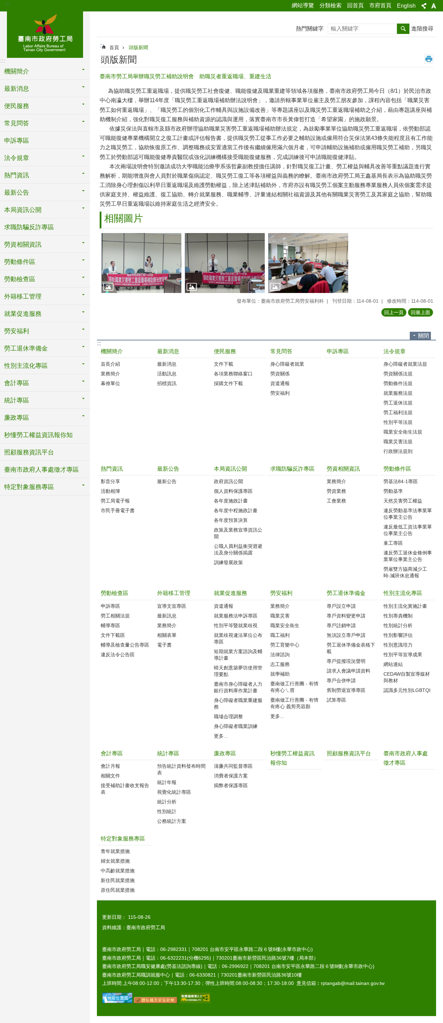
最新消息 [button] (16, 88)
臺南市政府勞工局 (45, 33)
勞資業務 (336, 491)
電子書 (164, 645)
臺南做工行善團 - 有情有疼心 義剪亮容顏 (294, 703)
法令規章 (394, 351)
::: (7, 4)
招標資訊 (167, 383)
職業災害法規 (398, 441)
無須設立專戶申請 (346, 635)
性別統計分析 (398, 625)
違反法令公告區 (118, 654)
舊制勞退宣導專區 (346, 690)
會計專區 (112, 753)
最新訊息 (167, 616)
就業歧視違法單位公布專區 (238, 638)
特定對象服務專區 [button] (29, 486)
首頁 (114, 47)
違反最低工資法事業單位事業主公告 (407, 530)
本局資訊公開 (230, 469)
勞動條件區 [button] (19, 261)
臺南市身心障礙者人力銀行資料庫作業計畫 (238, 687)
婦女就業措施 (115, 861)
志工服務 (280, 664)
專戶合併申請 (341, 680)
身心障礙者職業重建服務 (238, 703)
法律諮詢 (280, 654)
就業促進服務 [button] (23, 313)
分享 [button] (424, 6)
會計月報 (110, 766)
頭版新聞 (138, 47)
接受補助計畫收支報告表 (125, 789)
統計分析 (167, 801)
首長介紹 (110, 364)
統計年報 (167, 782)
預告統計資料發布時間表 (181, 769)
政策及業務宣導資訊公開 (238, 533)
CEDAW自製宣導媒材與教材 (406, 677)
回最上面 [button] (420, 312)
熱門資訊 (112, 469)
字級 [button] (434, 6)
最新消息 (168, 351)
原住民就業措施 (118, 890)
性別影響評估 (398, 635)
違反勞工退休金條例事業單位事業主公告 (407, 556)
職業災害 (280, 616)
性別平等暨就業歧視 (235, 625)
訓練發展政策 (228, 562)
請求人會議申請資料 (348, 671)
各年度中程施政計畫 (235, 510)
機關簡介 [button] (16, 71)
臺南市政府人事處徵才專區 (41, 469)
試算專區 (336, 700)
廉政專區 (225, 753)
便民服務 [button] (16, 106)
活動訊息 (167, 373)
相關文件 (110, 776)
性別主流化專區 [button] (26, 365)
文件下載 (223, 364)
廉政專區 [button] (16, 417)
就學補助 (280, 674)
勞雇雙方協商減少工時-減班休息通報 (405, 572)
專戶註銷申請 (341, 625)
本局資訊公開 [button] (23, 209)
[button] (141, 263)
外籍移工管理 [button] (23, 296)
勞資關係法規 (398, 373)
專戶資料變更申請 (346, 616)
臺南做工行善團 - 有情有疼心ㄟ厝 (294, 687)
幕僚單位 (110, 383)
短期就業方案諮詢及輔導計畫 (238, 655)
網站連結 (393, 664)
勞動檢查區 (114, 593)
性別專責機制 (398, 616)
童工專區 (393, 543)
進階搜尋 (422, 29)
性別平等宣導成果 (402, 654)
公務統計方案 (171, 821)
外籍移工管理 (173, 593)
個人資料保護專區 (233, 491)
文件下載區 (113, 635)
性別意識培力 (398, 645)
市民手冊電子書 (118, 510)
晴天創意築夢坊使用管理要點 (238, 671)
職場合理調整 (228, 716)
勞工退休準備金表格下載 (351, 648)
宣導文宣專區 (171, 606)
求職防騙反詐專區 (29, 227)
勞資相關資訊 (343, 469)
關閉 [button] (423, 336)
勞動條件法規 (398, 383)
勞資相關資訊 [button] (23, 244)
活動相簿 (110, 491)
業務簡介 (110, 373)
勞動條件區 (397, 469)
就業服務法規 (398, 393)
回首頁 (355, 5)
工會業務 (336, 501)
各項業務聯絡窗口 (233, 373)
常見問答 (281, 351)
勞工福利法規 (398, 412)
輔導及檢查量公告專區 (125, 645)
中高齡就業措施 (118, 870)
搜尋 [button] (403, 29)
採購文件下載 (228, 383)
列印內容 (428, 58)
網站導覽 (303, 5)
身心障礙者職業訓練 (235, 726)
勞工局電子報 (115, 501)
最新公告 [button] (16, 192)
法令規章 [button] (16, 157)
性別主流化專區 (402, 593)
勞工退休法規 (398, 403)
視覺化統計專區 (174, 792)
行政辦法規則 (398, 451)
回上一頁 (394, 312)
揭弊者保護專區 (231, 785)
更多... (221, 736)
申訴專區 (16, 140)
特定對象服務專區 (123, 839)
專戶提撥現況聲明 (346, 661)
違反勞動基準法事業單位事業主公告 (407, 514)
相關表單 (167, 635)
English (406, 6)
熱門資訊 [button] (16, 175)
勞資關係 (280, 373)
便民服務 (225, 351)
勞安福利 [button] (16, 331)
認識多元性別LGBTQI (407, 690)
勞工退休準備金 (346, 593)
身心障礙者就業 (287, 364)
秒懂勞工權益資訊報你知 (38, 435)
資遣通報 (280, 383)
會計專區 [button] (16, 383)
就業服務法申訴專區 (235, 616)
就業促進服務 (230, 593)
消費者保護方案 (231, 776)
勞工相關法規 (115, 616)
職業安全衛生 (284, 625)
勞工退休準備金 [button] (26, 348)
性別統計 (167, 811)
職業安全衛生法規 (402, 432)
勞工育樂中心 (284, 645)
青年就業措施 (115, 851)
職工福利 (280, 635)
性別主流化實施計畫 (405, 606)
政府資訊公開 (228, 481)
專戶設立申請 (341, 606)
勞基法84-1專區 (400, 481)
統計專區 (168, 753)
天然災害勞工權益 (402, 501)
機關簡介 (112, 351)
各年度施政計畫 (231, 501)
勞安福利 (280, 393)
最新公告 (168, 469)
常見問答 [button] (16, 123)
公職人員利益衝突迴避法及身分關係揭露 (238, 549)
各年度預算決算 (231, 520)
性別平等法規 (398, 422)
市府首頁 (380, 5)
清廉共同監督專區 (233, 766)
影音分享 (110, 481)
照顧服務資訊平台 (29, 452)
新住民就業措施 (118, 880)
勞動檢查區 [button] (19, 279)
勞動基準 (393, 491)
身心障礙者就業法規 (405, 364)
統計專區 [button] (16, 400)
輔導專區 (110, 625)
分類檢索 (330, 5)
